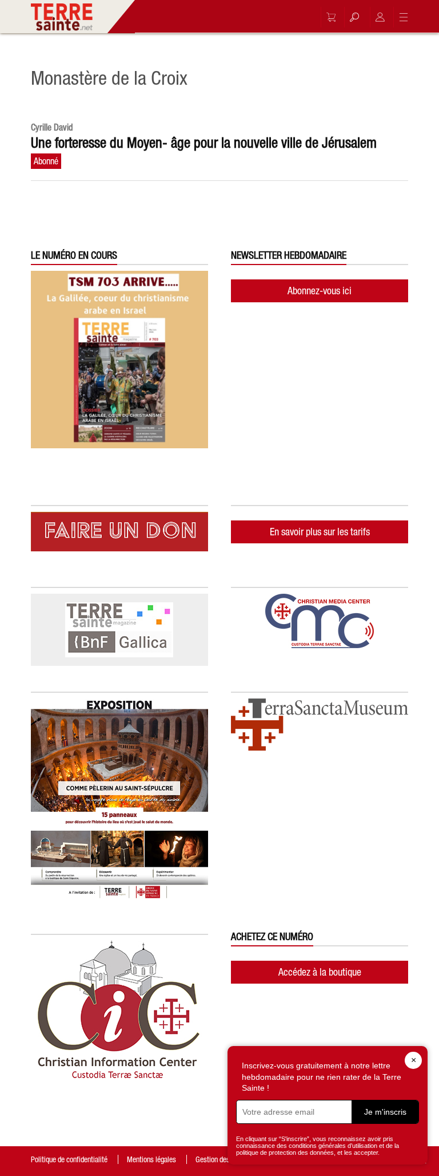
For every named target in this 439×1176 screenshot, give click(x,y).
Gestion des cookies (224, 1159)
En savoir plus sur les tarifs (320, 532)
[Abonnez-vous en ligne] (328, 17)
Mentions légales (151, 1159)
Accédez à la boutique (319, 972)
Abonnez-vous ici (320, 291)
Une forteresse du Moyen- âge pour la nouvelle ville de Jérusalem (204, 143)
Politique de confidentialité (69, 1159)
